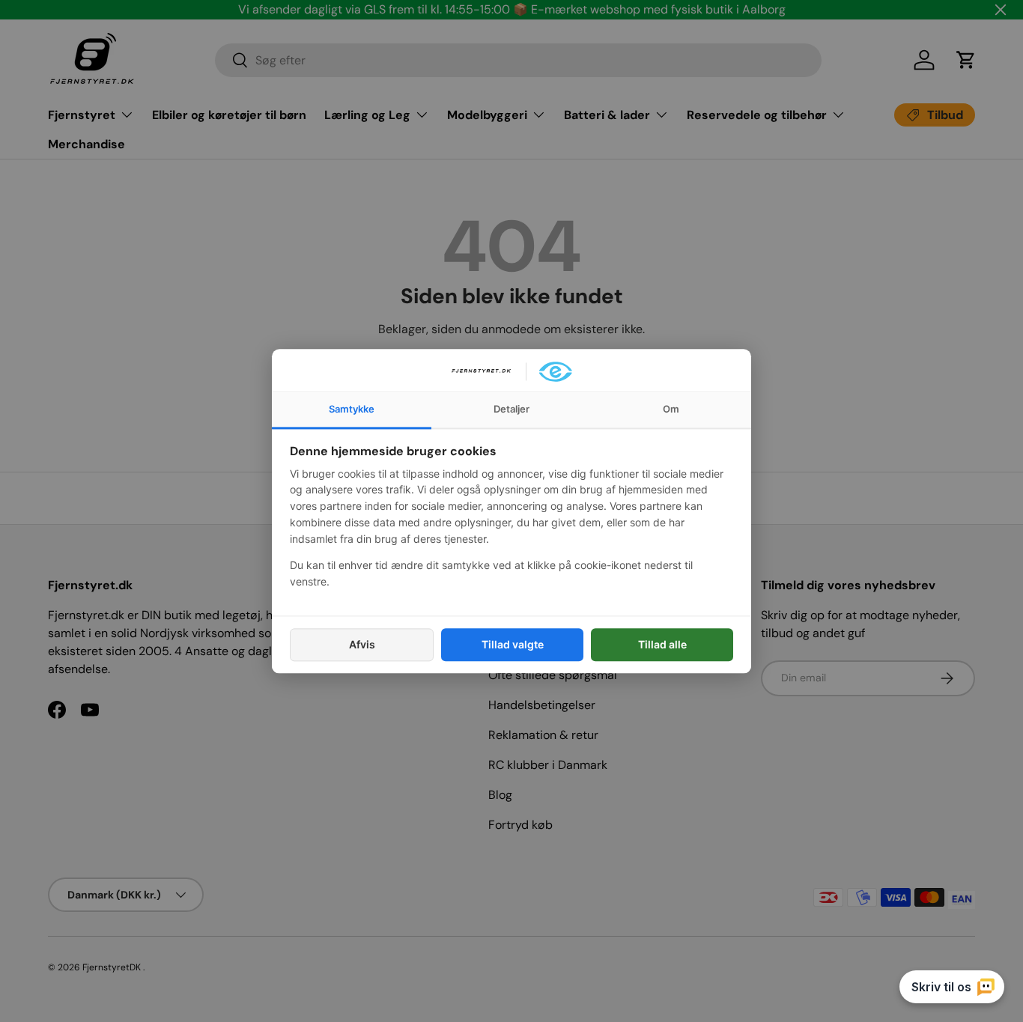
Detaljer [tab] (511, 409)
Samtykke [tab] (351, 409)
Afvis (362, 644)
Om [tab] (671, 409)
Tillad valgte (513, 644)
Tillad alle (662, 644)
